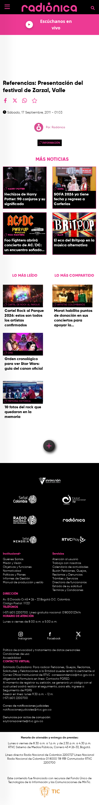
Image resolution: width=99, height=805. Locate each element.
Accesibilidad (12, 658)
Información (51, 142)
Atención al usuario (65, 559)
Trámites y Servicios (65, 578)
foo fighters (16, 235)
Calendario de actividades (70, 567)
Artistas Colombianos (71, 304)
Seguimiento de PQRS (17, 690)
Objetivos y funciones (17, 567)
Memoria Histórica (19, 401)
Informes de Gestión (16, 578)
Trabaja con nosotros (66, 563)
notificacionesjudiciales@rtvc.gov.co (27, 709)
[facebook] (5, 100)
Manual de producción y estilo (23, 582)
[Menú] (7, 6)
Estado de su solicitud (67, 586)
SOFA (60, 189)
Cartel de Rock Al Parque (24, 304)
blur (60, 235)
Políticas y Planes (14, 574)
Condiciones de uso (16, 654)
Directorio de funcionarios (69, 582)
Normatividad (12, 571)
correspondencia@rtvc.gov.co (72, 675)
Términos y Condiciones (67, 590)
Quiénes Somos (13, 559)
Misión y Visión (12, 563)
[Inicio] (49, 5)
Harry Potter (16, 189)
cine (10, 353)
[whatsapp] (24, 100)
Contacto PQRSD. (58, 679)
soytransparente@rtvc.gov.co (23, 721)
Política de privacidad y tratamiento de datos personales (41, 650)
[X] (14, 100)
